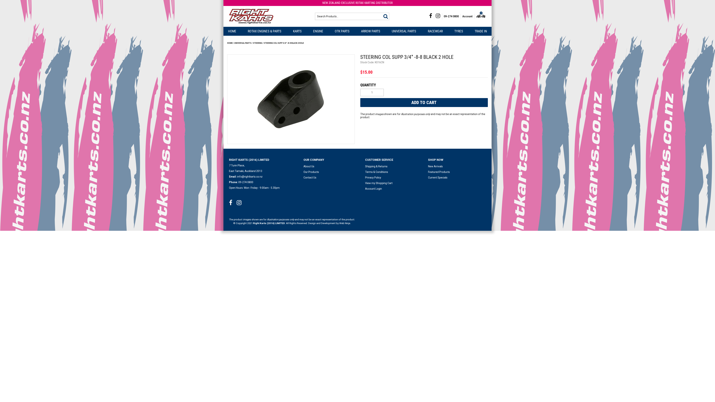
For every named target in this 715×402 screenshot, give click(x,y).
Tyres (458, 31)
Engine (318, 31)
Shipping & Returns (376, 166)
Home (232, 31)
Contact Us (310, 177)
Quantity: (423, 85)
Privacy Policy (373, 177)
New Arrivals (435, 166)
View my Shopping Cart (379, 183)
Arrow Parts (370, 31)
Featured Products (439, 171)
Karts (297, 31)
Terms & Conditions (376, 171)
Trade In (481, 31)
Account (467, 16)
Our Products (311, 171)
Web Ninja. (345, 223)
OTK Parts (342, 31)
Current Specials (437, 177)
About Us (309, 166)
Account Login (373, 188)
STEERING (257, 43)
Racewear (435, 31)
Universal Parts (404, 31)
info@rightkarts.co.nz (250, 176)
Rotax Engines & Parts (264, 31)
